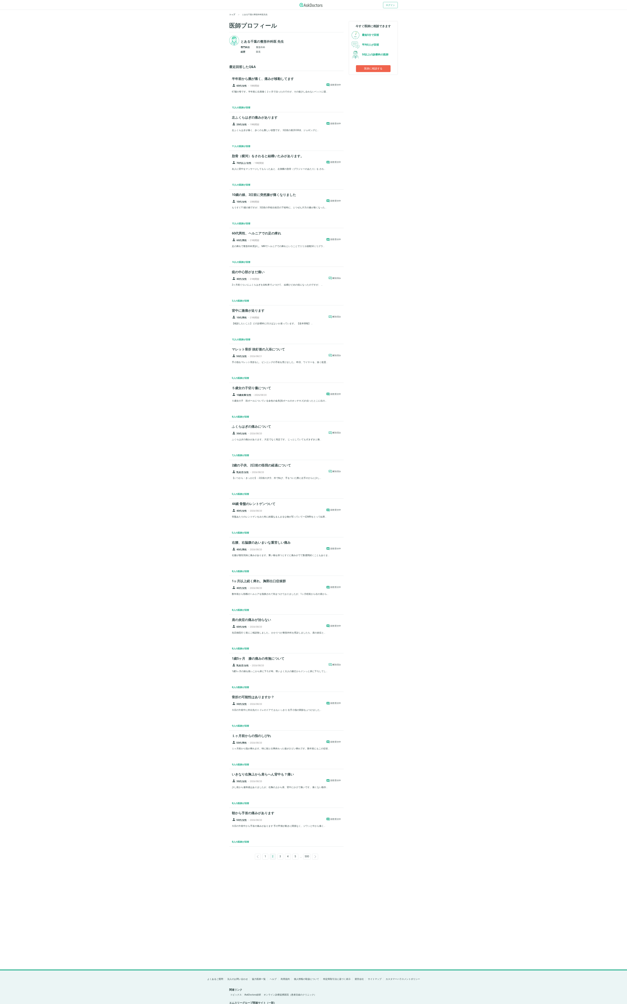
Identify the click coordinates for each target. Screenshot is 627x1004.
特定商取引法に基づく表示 (337, 979)
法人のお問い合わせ (237, 979)
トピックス (236, 994)
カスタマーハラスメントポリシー (403, 979)
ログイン (390, 5)
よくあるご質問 (215, 979)
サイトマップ (375, 979)
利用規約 (285, 979)
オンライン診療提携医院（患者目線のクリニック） (290, 994)
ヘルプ (273, 979)
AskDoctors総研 (252, 994)
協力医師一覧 (259, 979)
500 (307, 856)
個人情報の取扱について (306, 979)
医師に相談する (373, 68)
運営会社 (359, 979)
